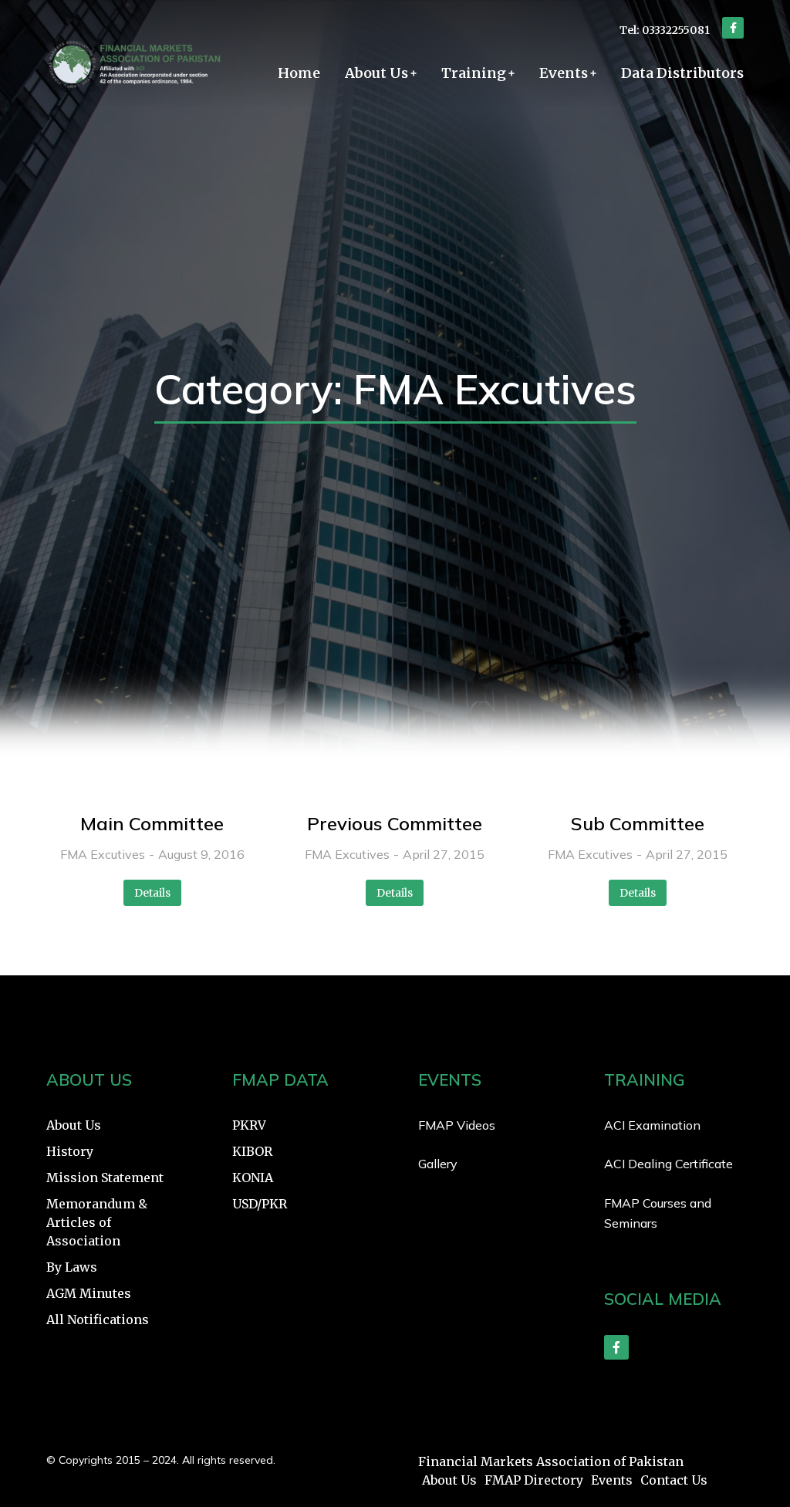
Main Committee (152, 823)
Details (152, 893)
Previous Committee (394, 823)
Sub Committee (637, 823)
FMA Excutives (102, 854)
